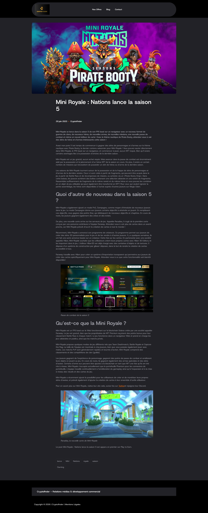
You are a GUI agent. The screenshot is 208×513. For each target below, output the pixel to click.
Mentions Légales (72, 504)
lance (59, 461)
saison (95, 461)
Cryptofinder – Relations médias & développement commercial (68, 491)
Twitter (121, 386)
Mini (67, 461)
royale (86, 461)
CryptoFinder (76, 121)
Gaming (60, 467)
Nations (76, 461)
